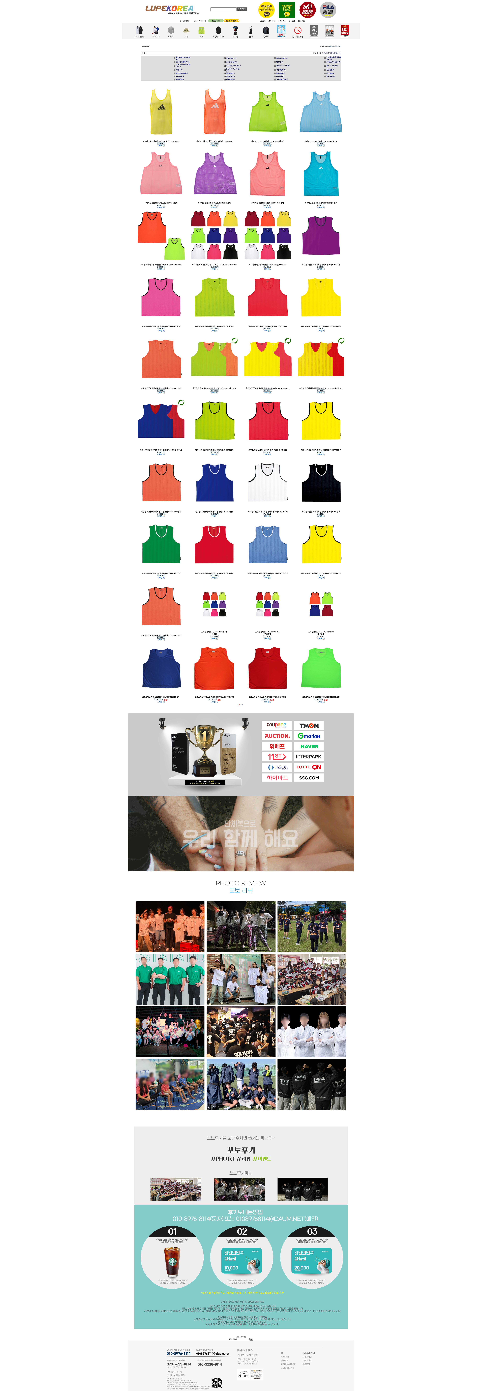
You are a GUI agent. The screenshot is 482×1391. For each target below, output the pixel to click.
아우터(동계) (139, 37)
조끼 (201, 37)
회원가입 (272, 21)
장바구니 (282, 21)
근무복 (266, 37)
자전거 (250, 37)
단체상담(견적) (200, 21)
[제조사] (338, 53)
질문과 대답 (184, 21)
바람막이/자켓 (218, 37)
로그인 (262, 21)
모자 (186, 37)
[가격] (319, 53)
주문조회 (292, 21)
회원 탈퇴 (302, 21)
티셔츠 (170, 37)
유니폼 (235, 37)
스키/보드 (155, 37)
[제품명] (332, 53)
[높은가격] (325, 53)
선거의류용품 (297, 37)
